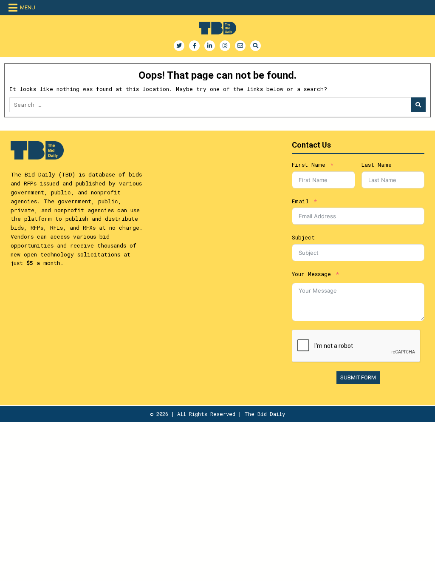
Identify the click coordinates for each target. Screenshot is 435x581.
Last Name (377, 164)
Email (300, 201)
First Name (308, 164)
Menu (27, 7)
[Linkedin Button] (209, 45)
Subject (303, 237)
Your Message (311, 274)
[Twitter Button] (179, 45)
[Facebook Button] (194, 45)
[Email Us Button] (240, 45)
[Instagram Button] (225, 45)
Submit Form (358, 377)
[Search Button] (255, 45)
